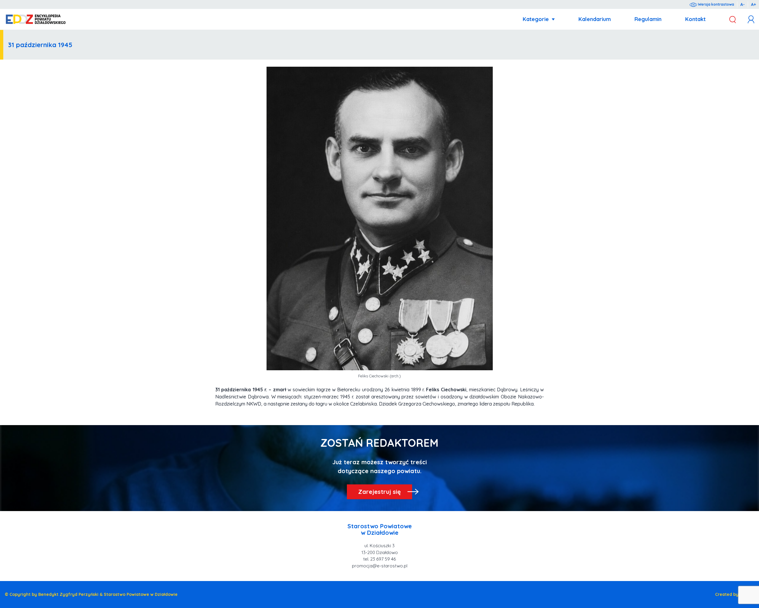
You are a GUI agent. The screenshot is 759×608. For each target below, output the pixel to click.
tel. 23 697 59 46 (379, 559)
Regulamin (647, 19)
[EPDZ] (36, 19)
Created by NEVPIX (734, 594)
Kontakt (695, 19)
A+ (753, 4)
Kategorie (536, 19)
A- (742, 4)
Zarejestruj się (379, 491)
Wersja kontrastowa (715, 4)
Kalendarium (594, 19)
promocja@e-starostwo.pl (379, 566)
